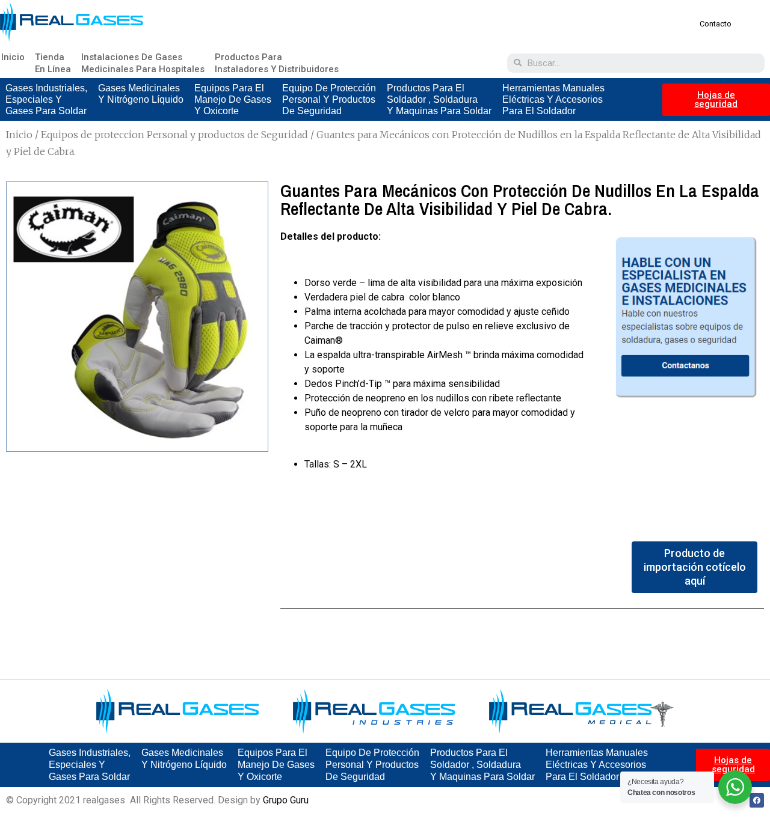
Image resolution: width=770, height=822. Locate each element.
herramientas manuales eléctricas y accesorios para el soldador (553, 99)
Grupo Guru (286, 800)
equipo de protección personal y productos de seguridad (329, 99)
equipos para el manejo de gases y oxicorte (232, 99)
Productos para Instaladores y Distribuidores (277, 63)
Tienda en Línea (53, 63)
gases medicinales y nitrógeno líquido (140, 94)
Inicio (13, 57)
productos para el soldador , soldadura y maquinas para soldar (439, 99)
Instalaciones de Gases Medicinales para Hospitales (143, 63)
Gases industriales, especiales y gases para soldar (46, 99)
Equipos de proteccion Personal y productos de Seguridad (174, 135)
